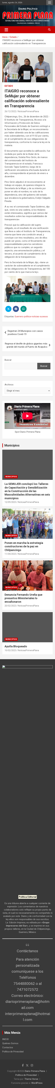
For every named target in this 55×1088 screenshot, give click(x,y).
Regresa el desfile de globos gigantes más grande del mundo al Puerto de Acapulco (26, 345)
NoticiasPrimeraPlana (28, 111)
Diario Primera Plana (35, 1071)
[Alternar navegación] (6, 29)
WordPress (36, 1083)
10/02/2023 (10, 650)
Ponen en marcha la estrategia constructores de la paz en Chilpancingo (24, 546)
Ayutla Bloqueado (16, 646)
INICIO (5, 1039)
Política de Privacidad (13, 1051)
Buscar (8, 360)
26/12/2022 (10, 111)
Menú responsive (49, 2)
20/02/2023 (10, 605)
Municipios (12, 445)
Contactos (7, 1047)
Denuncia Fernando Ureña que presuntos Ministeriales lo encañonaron (23, 598)
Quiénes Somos (10, 1043)
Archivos (9, 384)
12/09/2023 (10, 502)
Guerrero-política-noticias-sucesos (31, 316)
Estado (9, 86)
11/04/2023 (10, 554)
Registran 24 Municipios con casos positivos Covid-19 (25, 333)
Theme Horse (31, 1079)
